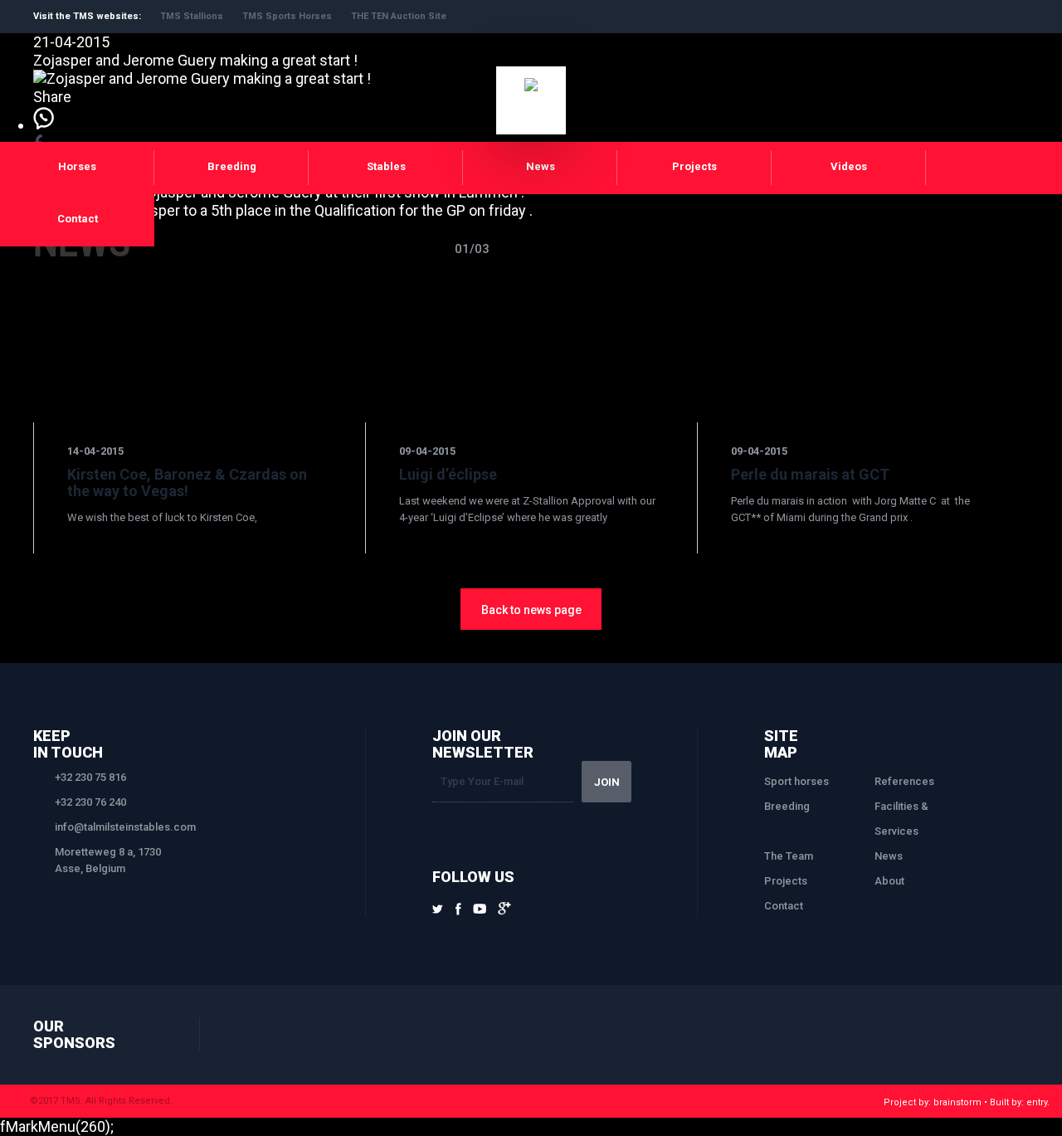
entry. (1038, 1102)
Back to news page (531, 610)
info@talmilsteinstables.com (125, 827)
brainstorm (957, 1102)
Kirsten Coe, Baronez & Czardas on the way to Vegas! (187, 483)
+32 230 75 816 (90, 777)
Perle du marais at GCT (810, 474)
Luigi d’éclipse (448, 474)
